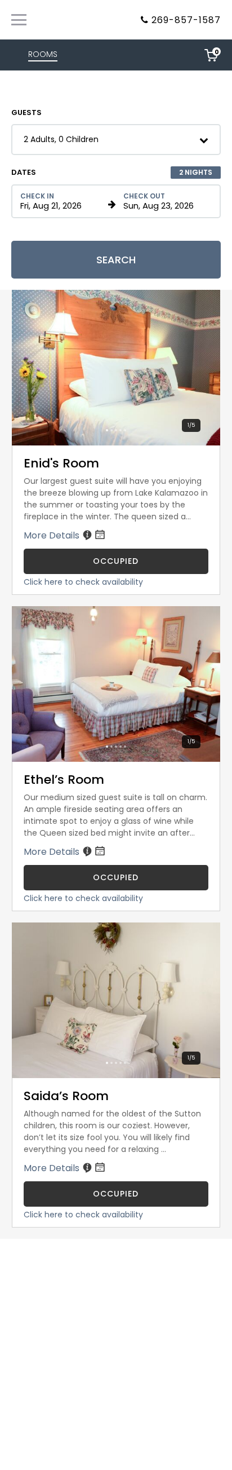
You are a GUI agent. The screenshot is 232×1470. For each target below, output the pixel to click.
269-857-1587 (186, 20)
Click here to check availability (83, 582)
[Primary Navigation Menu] (18, 19)
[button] (116, 139)
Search (116, 260)
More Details (53, 535)
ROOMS (42, 54)
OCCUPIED (116, 561)
